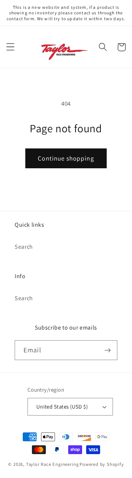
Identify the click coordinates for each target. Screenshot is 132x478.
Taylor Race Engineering (52, 464)
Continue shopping (66, 158)
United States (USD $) (62, 406)
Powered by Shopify (102, 464)
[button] (10, 47)
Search (24, 247)
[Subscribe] (107, 350)
